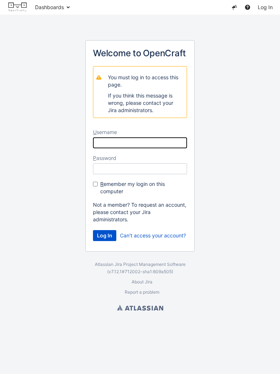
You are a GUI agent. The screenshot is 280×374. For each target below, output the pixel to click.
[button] (234, 7)
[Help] (247, 7)
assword (104, 158)
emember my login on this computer (132, 187)
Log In (265, 7)
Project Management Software (154, 264)
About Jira (142, 282)
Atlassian (140, 307)
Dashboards (49, 7)
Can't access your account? (153, 235)
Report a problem (142, 292)
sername (105, 132)
